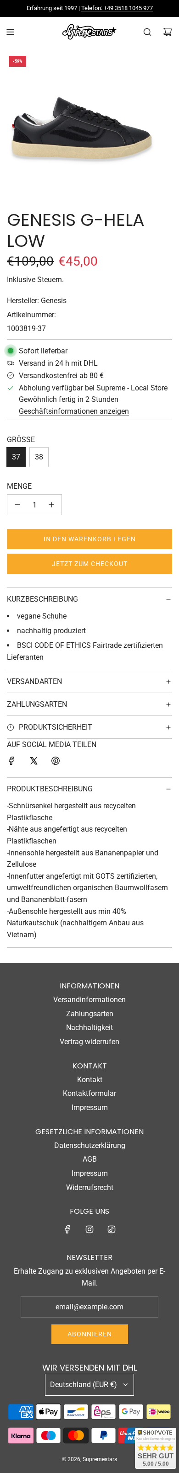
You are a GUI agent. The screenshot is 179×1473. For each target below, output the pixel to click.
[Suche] (147, 32)
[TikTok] (111, 1229)
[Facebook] (67, 1229)
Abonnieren (89, 1334)
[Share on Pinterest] (55, 762)
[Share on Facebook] (11, 762)
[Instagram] (89, 1229)
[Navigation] (10, 32)
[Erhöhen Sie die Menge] (51, 505)
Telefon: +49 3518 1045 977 (117, 8)
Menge (19, 486)
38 (39, 457)
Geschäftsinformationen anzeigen (74, 411)
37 (16, 457)
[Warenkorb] (167, 32)
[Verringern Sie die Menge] (17, 505)
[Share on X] (33, 762)
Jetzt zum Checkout (90, 563)
